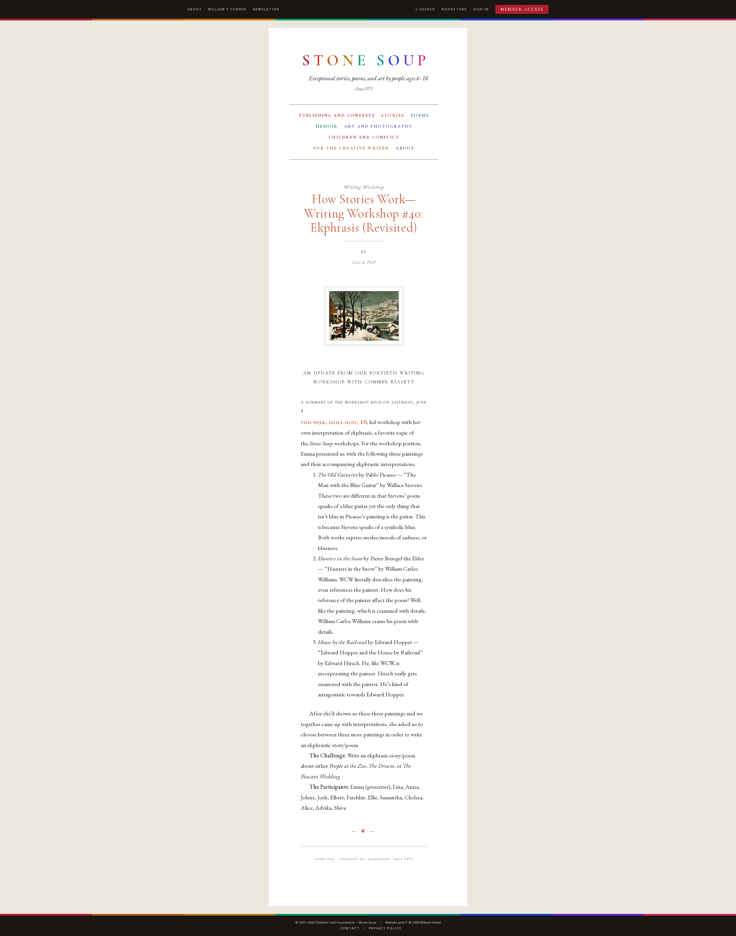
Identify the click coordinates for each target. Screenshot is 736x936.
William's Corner (227, 9)
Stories (392, 115)
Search (427, 9)
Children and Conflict (364, 137)
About (194, 9)
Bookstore (454, 9)
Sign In (481, 9)
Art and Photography (378, 126)
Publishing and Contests (337, 115)
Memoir (326, 126)
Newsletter (266, 9)
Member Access (522, 9)
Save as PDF (363, 262)
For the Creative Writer (351, 148)
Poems (420, 115)
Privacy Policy (385, 928)
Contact (350, 928)
